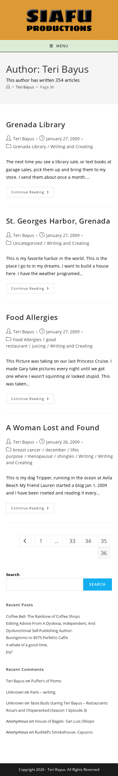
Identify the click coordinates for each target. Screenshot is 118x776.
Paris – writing (42, 692)
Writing (86, 456)
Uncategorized (27, 243)
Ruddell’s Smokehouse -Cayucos (64, 732)
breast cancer (27, 450)
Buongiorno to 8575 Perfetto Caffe (37, 637)
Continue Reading (32, 190)
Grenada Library (35, 124)
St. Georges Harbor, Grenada (58, 221)
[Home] (8, 87)
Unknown (15, 692)
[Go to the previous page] (25, 541)
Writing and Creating (72, 146)
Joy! (9, 651)
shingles (65, 456)
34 (88, 541)
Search (13, 574)
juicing (39, 346)
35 (104, 541)
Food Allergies (32, 317)
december (55, 450)
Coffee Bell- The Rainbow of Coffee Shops (43, 616)
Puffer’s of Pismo (46, 681)
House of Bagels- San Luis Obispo (64, 721)
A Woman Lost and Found (53, 427)
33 (72, 541)
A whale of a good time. (27, 645)
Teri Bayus (23, 139)
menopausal (40, 456)
